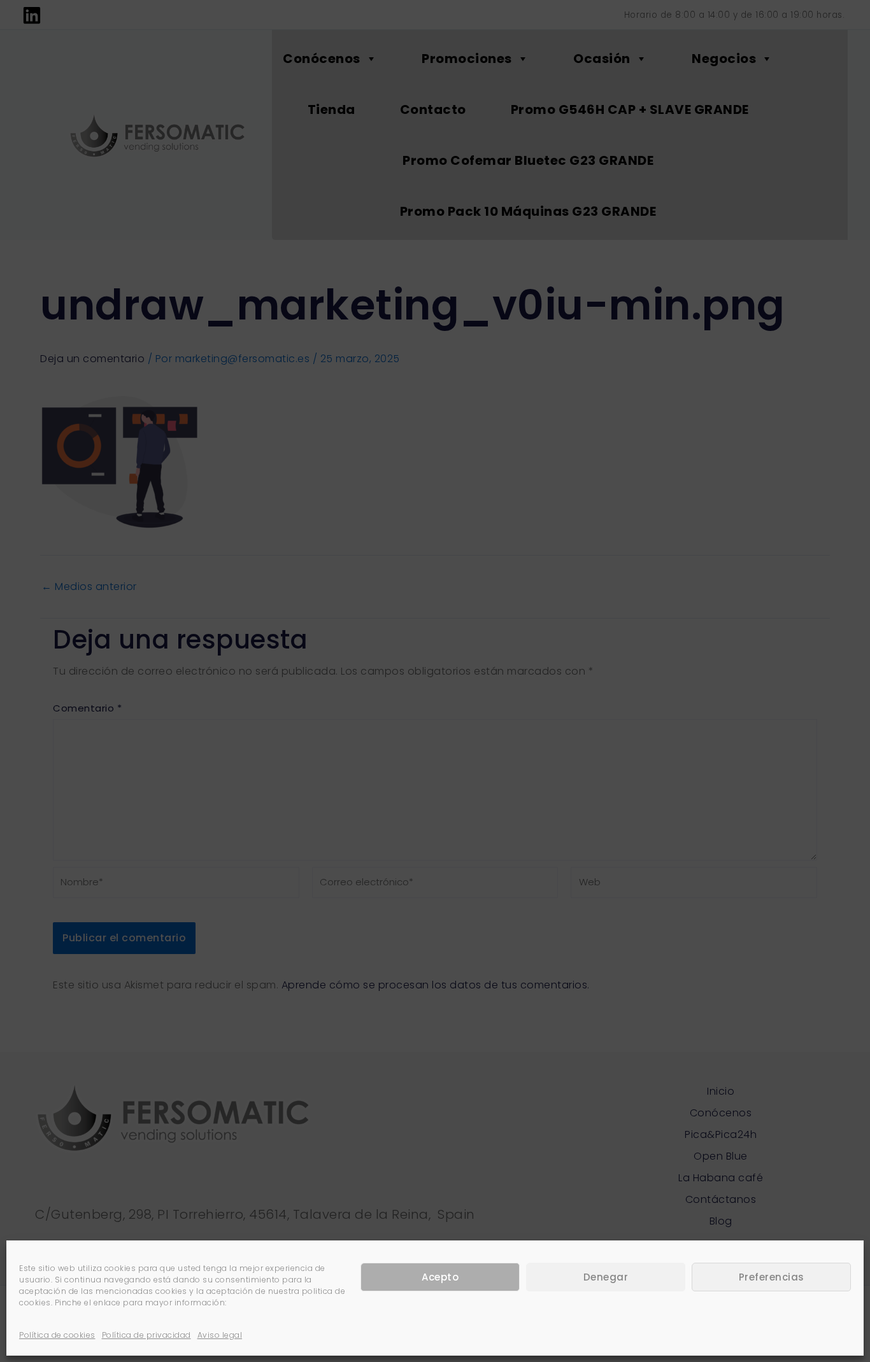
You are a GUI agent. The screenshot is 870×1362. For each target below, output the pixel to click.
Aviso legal (220, 1335)
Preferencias (771, 1277)
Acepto (440, 1277)
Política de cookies (57, 1335)
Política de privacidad (146, 1335)
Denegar (606, 1277)
